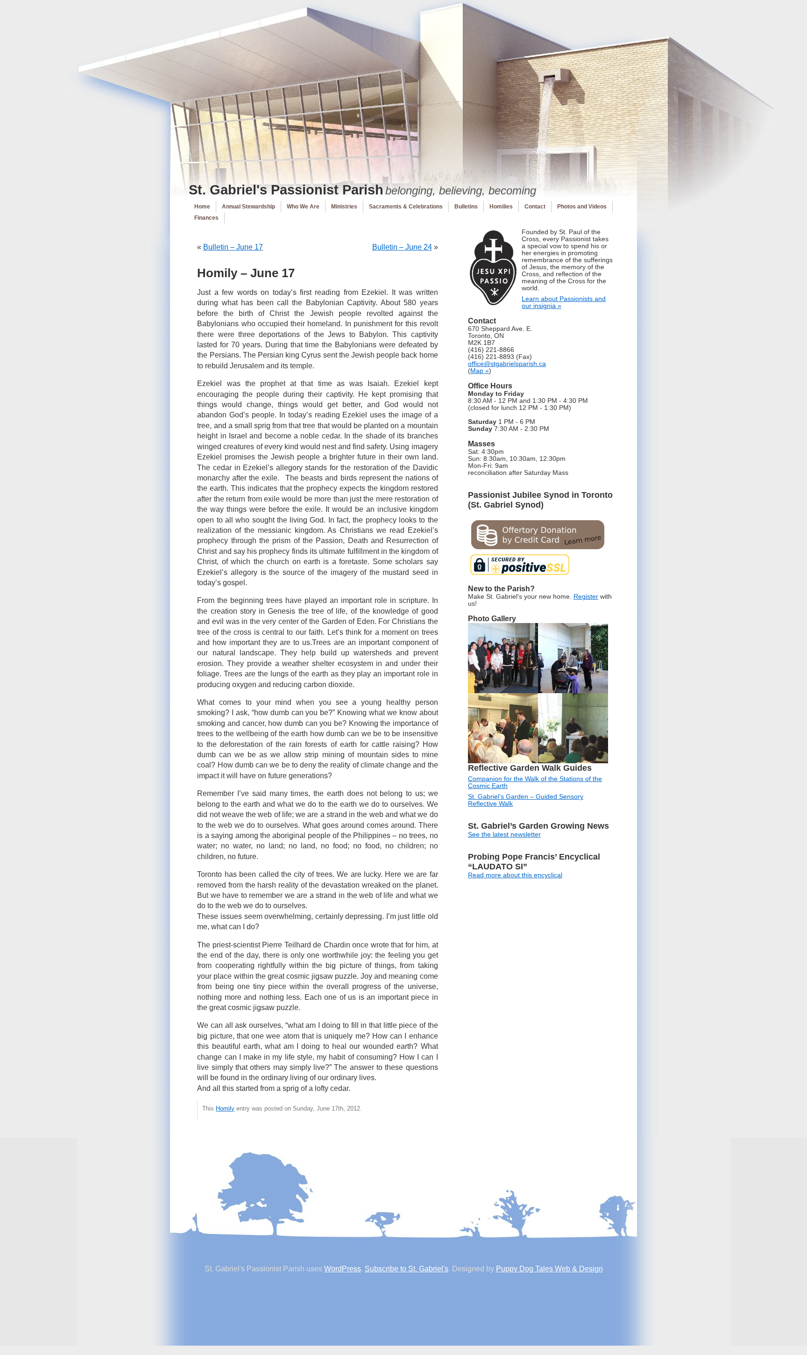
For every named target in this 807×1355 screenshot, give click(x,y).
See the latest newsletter (504, 834)
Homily (225, 1108)
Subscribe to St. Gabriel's (406, 1269)
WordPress (342, 1269)
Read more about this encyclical (515, 875)
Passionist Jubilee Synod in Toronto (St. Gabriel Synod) (540, 499)
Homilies (501, 206)
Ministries (344, 206)
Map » (479, 370)
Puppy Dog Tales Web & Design (549, 1269)
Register (585, 596)
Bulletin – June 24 (402, 247)
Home (202, 206)
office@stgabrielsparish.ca (507, 363)
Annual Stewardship (248, 206)
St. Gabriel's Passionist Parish (286, 189)
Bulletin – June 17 (233, 247)
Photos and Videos (582, 206)
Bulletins (466, 206)
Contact (534, 206)
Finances (206, 218)
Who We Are (303, 206)
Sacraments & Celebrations (406, 206)
